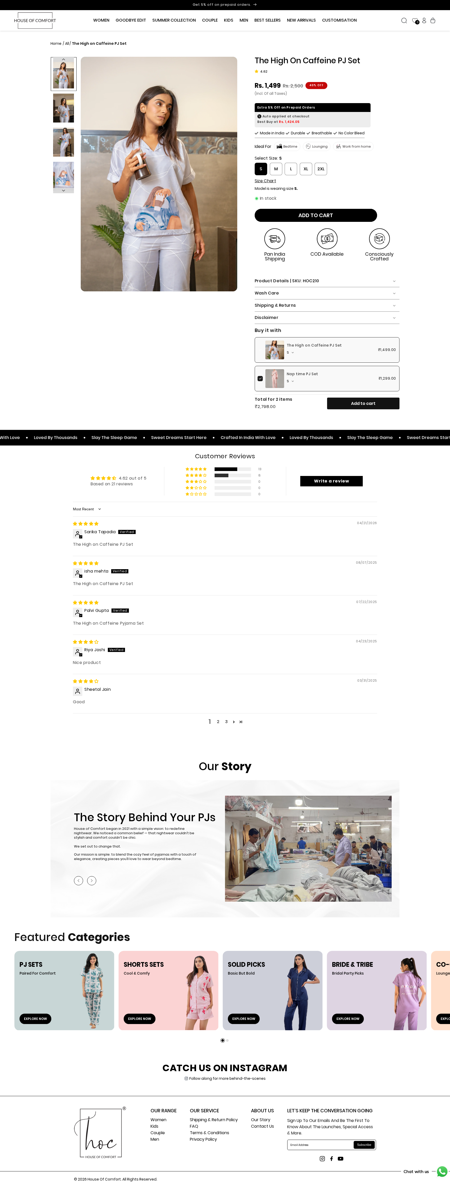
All (67, 43)
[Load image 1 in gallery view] (64, 74)
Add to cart (363, 403)
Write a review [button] (331, 481)
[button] (101, 20)
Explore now (35, 1018)
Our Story (260, 1120)
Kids (154, 1126)
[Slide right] (63, 190)
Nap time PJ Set (302, 373)
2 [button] (218, 722)
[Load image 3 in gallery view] (64, 142)
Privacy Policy (203, 1139)
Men (155, 1139)
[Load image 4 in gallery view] (64, 176)
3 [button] (226, 722)
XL (306, 169)
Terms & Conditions (209, 1133)
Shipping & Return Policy (214, 1120)
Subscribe (364, 1145)
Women (158, 1120)
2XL (320, 169)
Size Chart (265, 181)
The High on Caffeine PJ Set (314, 345)
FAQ (194, 1126)
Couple (158, 1133)
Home (56, 43)
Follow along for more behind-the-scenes (227, 1078)
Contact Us (262, 1126)
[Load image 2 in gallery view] (64, 108)
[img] (86, 524)
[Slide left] (63, 59)
